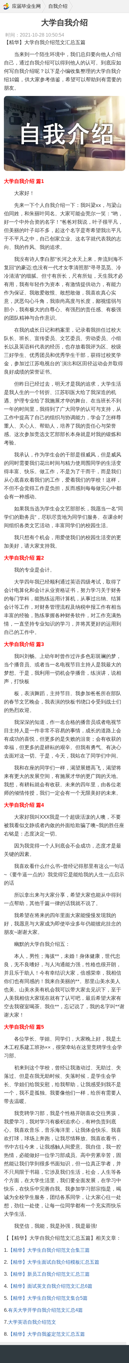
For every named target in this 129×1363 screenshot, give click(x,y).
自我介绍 (58, 6)
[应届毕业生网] (6, 6)
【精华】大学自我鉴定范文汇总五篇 (46, 1334)
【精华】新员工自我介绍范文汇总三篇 (49, 1274)
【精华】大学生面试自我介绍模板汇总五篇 (53, 1262)
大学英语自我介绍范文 (32, 1322)
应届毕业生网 (26, 6)
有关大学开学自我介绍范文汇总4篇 (45, 1310)
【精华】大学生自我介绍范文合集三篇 (49, 1250)
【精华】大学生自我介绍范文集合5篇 (48, 1298)
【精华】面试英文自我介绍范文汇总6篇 (50, 1286)
